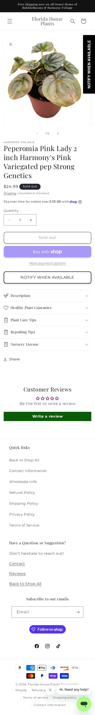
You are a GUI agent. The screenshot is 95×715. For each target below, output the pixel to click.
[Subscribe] (78, 612)
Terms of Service (24, 525)
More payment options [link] (47, 263)
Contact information (50, 705)
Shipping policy (65, 697)
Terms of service (35, 697)
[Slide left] (37, 133)
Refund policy (42, 690)
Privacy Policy (22, 514)
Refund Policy (22, 493)
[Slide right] (58, 133)
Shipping (10, 193)
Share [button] (14, 359)
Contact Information (28, 471)
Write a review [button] (47, 416)
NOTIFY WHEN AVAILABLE (47, 277)
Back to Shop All (24, 460)
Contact (17, 563)
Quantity (11, 210)
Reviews (17, 573)
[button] (9, 21)
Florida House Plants (44, 684)
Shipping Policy (23, 503)
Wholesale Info (23, 482)
